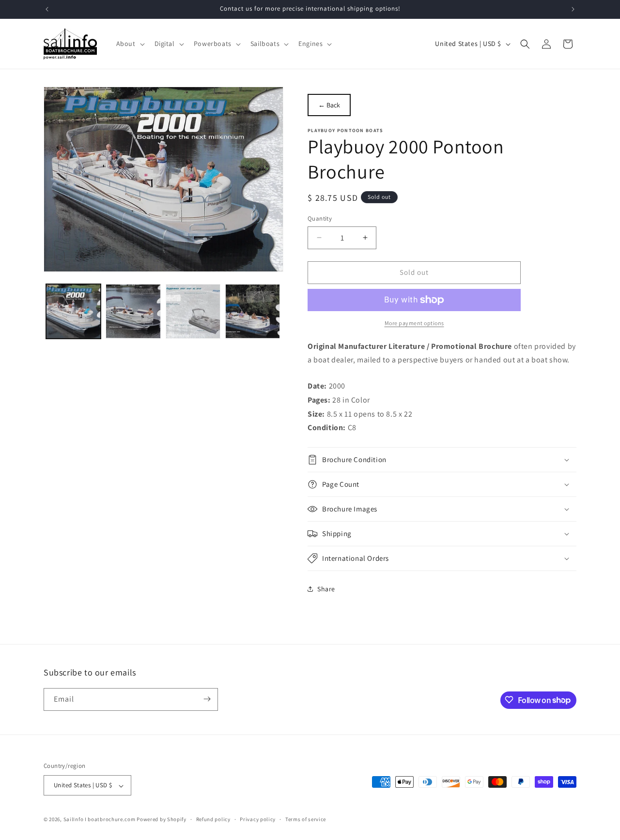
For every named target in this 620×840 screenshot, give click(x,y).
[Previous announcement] (47, 9)
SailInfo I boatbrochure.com (99, 819)
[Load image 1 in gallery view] (73, 311)
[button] (129, 43)
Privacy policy (258, 819)
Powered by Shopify (161, 819)
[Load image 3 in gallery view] (193, 311)
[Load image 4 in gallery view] (252, 311)
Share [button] (326, 589)
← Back (329, 105)
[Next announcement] (573, 9)
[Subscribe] (206, 699)
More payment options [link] (414, 323)
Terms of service (305, 819)
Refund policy (213, 819)
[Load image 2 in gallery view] (133, 311)
